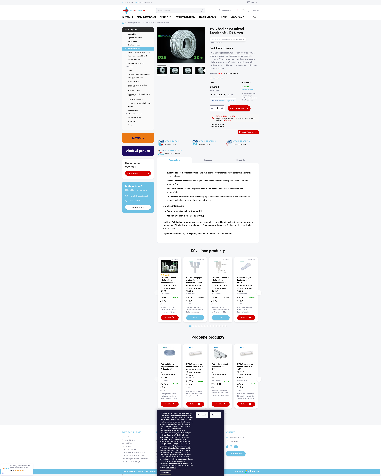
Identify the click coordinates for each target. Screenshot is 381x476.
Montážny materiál (134, 48)
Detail (195, 317)
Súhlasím (215, 415)
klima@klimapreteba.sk (139, 196)
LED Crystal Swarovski (135, 99)
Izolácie (130, 67)
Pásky (130, 70)
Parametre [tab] (208, 160)
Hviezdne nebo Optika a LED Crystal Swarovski (139, 95)
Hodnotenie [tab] (240, 160)
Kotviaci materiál (133, 81)
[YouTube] (236, 446)
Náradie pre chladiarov (135, 45)
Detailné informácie (216, 78)
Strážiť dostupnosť (249, 132)
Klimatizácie (132, 34)
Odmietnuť (202, 415)
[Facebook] (227, 446)
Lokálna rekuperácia (134, 117)
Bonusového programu (227, 101)
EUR (252, 2)
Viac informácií (171, 468)
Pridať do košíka (237, 108)
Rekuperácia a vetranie (135, 114)
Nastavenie (165, 472)
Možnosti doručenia (247, 89)
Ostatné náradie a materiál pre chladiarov (137, 86)
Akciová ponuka (133, 110)
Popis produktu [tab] (174, 160)
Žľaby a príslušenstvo (134, 59)
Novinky (130, 106)
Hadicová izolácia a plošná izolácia (139, 74)
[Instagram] (231, 446)
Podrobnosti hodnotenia (237, 39)
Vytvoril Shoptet (239, 471)
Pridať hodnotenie (132, 173)
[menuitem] (128, 17)
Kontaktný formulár (138, 207)
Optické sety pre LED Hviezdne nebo (140, 103)
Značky (130, 125)
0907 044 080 (135, 200)
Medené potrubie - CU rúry (136, 63)
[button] (190, 326)
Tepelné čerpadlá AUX (135, 38)
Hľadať (202, 10)
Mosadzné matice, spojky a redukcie (139, 52)
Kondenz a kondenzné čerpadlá (137, 56)
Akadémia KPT (132, 41)
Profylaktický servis (134, 90)
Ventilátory (131, 121)
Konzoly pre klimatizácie (135, 78)
